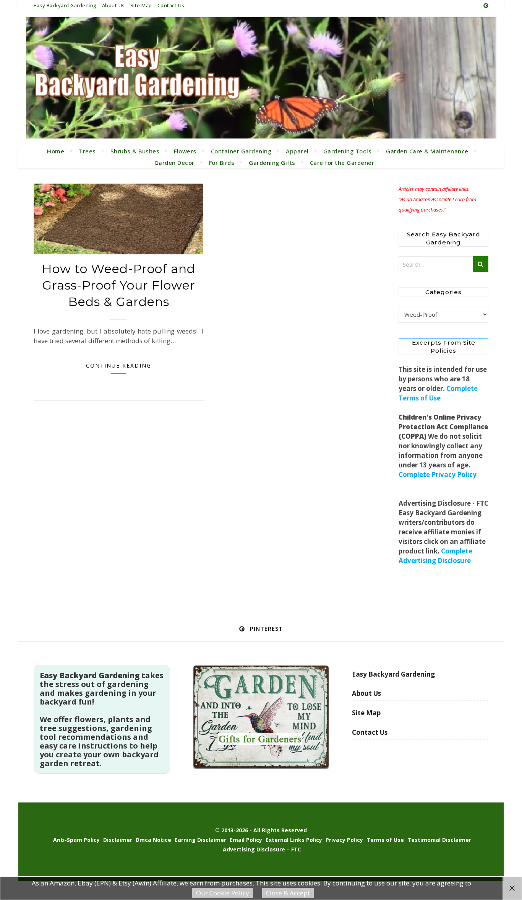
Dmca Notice (153, 839)
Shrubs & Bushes (135, 151)
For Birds (222, 162)
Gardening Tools (347, 151)
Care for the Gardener (342, 162)
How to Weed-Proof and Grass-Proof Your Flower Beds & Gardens (118, 285)
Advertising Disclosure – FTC (262, 849)
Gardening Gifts (272, 162)
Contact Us (171, 5)
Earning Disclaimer (200, 839)
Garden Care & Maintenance (427, 151)
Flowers (185, 151)
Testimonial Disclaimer (439, 839)
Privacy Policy (344, 839)
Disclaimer (117, 839)
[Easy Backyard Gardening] (261, 77)
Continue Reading (118, 365)
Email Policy (246, 839)
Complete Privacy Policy (438, 474)
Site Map (141, 5)
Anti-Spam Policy (76, 839)
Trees (87, 151)
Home (55, 151)
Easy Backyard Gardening (65, 5)
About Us (113, 5)
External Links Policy (294, 839)
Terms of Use (385, 839)
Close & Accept (288, 893)
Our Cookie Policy (222, 893)
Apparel (297, 151)
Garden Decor (174, 162)
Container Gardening (241, 151)
